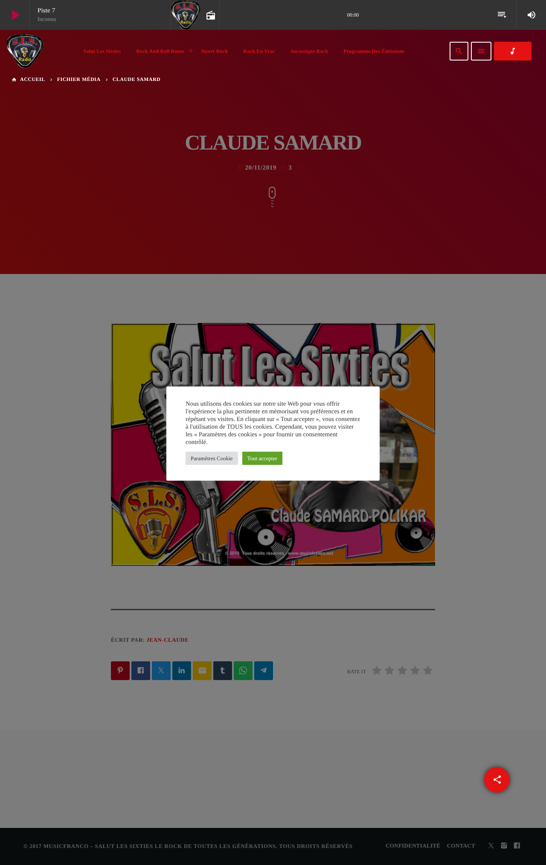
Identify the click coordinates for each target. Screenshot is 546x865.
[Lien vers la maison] (25, 51)
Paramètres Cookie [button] (212, 458)
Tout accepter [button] (262, 458)
